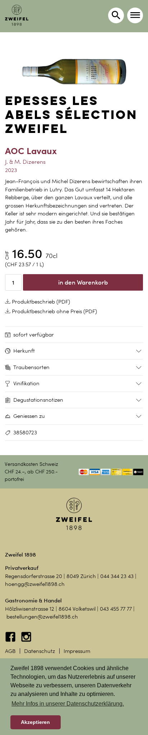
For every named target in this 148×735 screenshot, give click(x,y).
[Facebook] (11, 640)
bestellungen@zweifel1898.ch (42, 617)
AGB (10, 651)
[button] (135, 15)
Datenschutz (39, 651)
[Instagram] (26, 640)
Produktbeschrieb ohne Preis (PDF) (53, 311)
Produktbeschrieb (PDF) (40, 302)
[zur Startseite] (16, 15)
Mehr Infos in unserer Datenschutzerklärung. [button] (67, 704)
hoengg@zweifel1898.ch (35, 584)
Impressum (77, 651)
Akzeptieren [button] (35, 722)
